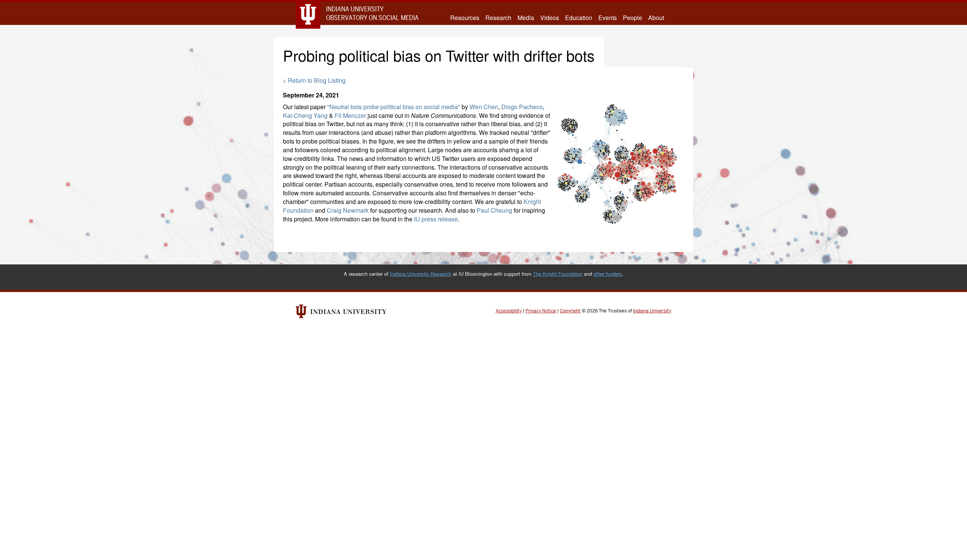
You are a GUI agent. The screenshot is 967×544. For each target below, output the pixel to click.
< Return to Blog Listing (314, 80)
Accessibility (509, 311)
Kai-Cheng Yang (305, 115)
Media (525, 18)
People (632, 18)
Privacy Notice (540, 311)
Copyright (570, 311)
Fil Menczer (350, 115)
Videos (549, 18)
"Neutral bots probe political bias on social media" (393, 106)
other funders (607, 273)
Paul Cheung (494, 210)
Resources (464, 18)
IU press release (436, 219)
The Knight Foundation (557, 273)
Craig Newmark (348, 210)
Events (607, 18)
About (656, 18)
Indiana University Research (420, 273)
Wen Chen (484, 106)
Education (578, 18)
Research (498, 18)
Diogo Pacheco (522, 106)
